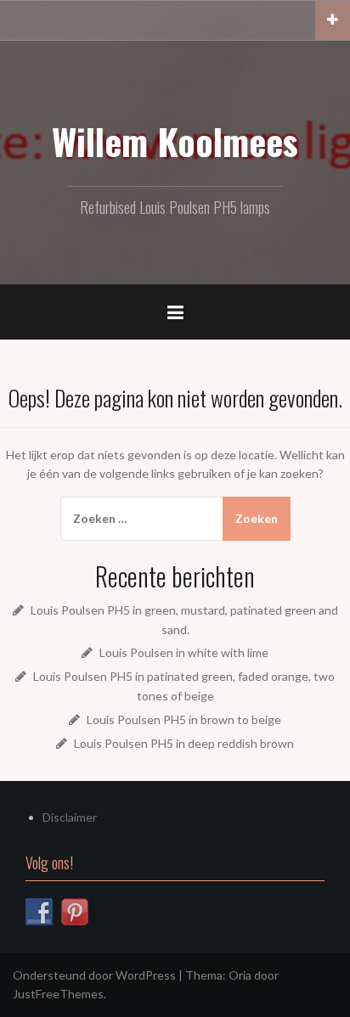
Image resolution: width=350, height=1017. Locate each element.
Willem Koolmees (175, 141)
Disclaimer (69, 817)
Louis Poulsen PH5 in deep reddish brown (184, 743)
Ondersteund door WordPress (94, 975)
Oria (240, 975)
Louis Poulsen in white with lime (183, 652)
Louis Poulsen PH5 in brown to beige (184, 719)
